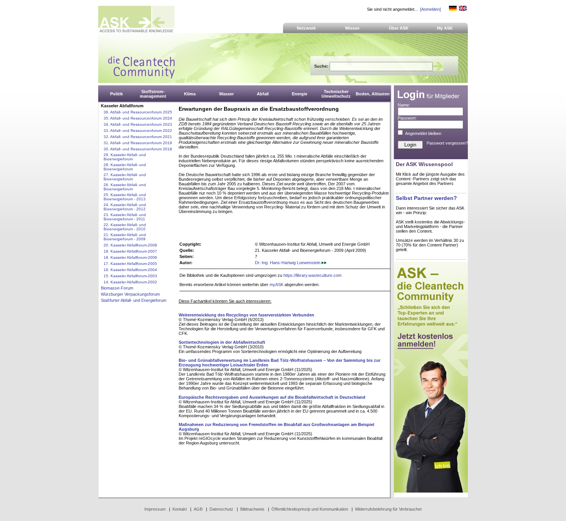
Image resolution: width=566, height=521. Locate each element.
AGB (198, 509)
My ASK (445, 28)
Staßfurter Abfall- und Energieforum (133, 300)
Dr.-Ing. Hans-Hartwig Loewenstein (288, 262)
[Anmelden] (430, 9)
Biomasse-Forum (117, 288)
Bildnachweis (252, 509)
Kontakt (179, 509)
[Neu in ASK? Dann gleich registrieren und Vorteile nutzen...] (431, 491)
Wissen (352, 28)
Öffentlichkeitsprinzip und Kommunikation (309, 509)
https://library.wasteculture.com (312, 275)
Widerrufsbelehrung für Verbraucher (388, 509)
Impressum (155, 509)
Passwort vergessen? (447, 143)
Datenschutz (221, 509)
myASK (276, 284)
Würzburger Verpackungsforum (130, 294)
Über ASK (399, 28)
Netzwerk (306, 28)
